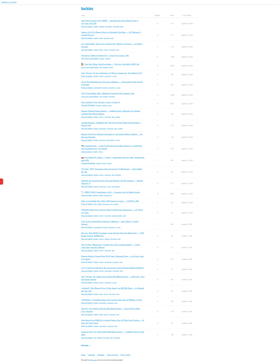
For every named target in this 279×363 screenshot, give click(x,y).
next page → (85, 345)
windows (107, 58)
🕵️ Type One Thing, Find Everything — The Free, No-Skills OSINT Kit (110, 64)
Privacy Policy (126, 355)
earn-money (108, 26)
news (121, 26)
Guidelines (101, 355)
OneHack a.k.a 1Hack (8, 2)
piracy (110, 105)
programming (98, 88)
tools (100, 67)
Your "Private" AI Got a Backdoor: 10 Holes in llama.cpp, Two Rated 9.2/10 (111, 73)
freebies (100, 195)
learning (98, 105)
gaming (118, 117)
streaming (117, 338)
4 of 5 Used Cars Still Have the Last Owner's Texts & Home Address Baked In (112, 268)
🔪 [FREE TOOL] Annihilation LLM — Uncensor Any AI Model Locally (110, 192)
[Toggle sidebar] (1, 181)
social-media (110, 140)
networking (108, 262)
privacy (106, 50)
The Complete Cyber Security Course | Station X (100, 102)
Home (83, 355)
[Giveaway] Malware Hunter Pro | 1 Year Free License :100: (105, 55)
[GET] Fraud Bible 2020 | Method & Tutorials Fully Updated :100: (107, 93)
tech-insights (116, 186)
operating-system (117, 216)
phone (101, 38)
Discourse (93, 360)
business (101, 26)
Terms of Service (112, 355)
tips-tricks (116, 26)
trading (120, 128)
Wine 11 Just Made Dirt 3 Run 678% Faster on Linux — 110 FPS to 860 (110, 201)
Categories (91, 355)
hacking (96, 26)
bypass (109, 163)
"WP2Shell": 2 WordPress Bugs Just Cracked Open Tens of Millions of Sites (111, 300)
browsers (118, 175)
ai (112, 76)
